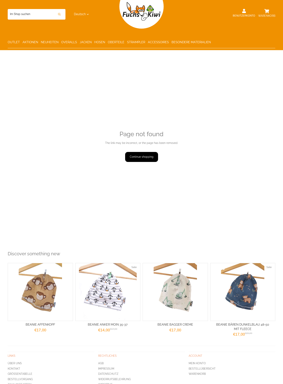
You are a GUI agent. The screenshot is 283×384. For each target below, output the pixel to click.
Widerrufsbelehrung (114, 379)
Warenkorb (197, 373)
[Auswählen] (66, 314)
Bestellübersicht (202, 368)
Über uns (15, 363)
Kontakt (14, 368)
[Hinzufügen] (134, 314)
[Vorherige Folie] (150, 292)
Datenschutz (108, 373)
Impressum (106, 368)
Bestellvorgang (20, 379)
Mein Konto (197, 363)
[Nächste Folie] (200, 292)
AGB (101, 363)
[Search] (59, 14)
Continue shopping (141, 156)
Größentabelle (20, 373)
